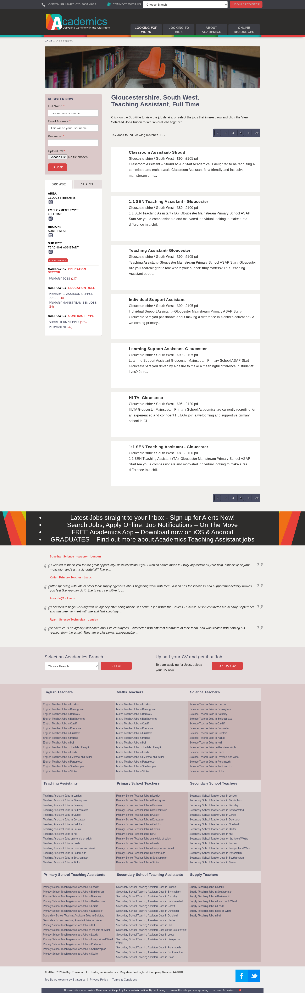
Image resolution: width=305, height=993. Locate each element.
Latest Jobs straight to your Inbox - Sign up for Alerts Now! (152, 517)
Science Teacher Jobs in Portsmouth (209, 761)
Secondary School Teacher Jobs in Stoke (212, 862)
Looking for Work (146, 30)
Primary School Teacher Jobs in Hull (136, 833)
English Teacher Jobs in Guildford (61, 733)
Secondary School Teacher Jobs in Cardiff (212, 814)
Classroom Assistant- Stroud (157, 152)
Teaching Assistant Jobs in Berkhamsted (65, 810)
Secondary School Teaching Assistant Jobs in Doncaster (147, 910)
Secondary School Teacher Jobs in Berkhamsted (216, 810)
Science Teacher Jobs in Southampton (210, 766)
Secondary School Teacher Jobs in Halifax (212, 829)
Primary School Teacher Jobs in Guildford (139, 824)
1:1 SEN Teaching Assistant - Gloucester (168, 201)
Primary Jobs (63, 278)
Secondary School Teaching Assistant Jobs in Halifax (72, 920)
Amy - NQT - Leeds (62, 598)
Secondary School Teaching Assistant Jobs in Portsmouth (148, 947)
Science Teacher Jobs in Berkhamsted (210, 718)
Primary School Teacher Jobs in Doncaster (139, 819)
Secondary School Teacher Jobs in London (213, 795)
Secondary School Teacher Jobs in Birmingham (215, 800)
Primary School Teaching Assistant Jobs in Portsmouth (73, 944)
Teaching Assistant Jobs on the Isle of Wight (67, 838)
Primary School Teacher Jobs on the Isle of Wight (143, 838)
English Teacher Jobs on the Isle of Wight (66, 747)
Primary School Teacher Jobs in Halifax (138, 829)
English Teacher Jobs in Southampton (64, 766)
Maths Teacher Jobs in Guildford (134, 733)
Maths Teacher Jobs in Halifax (133, 737)
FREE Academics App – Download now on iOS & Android (153, 532)
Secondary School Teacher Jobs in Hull (211, 833)
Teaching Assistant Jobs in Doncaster (64, 819)
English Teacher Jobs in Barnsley (61, 714)
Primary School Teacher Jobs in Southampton (141, 857)
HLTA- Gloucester (146, 397)
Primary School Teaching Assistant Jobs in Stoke (70, 953)
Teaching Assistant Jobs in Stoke (61, 862)
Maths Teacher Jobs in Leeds (132, 752)
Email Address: (59, 121)
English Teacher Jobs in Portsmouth (63, 761)
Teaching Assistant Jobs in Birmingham (65, 800)
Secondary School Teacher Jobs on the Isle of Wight (218, 838)
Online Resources (244, 30)
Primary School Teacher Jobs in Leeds (137, 843)
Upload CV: (56, 151)
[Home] (78, 22)
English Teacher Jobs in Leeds (60, 752)
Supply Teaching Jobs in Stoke (206, 886)
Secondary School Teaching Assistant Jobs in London (146, 886)
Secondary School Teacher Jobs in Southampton (216, 857)
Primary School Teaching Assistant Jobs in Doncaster (72, 910)
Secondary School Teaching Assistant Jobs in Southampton (149, 952)
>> (257, 132)
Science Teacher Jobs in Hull (205, 742)
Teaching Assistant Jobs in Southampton (65, 857)
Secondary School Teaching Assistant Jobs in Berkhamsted (149, 901)
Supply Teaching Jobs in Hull (205, 915)
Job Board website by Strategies (65, 979)
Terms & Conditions (124, 979)
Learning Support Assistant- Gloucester (168, 349)
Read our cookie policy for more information (122, 990)
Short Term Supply (68, 322)
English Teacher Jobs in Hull (58, 742)
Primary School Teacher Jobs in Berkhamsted (141, 810)
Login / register (246, 4)
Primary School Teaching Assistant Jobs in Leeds (70, 934)
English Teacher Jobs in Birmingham (63, 709)
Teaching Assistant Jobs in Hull (60, 833)
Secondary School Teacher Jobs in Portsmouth (215, 852)
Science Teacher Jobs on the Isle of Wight (212, 747)
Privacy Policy (99, 979)
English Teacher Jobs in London (60, 704)
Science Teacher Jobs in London (207, 704)
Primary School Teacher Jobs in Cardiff (137, 814)
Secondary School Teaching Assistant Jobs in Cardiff (145, 906)
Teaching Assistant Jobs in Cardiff (62, 814)
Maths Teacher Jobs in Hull (131, 742)
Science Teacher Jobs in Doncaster (209, 728)
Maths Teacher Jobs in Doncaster (135, 728)
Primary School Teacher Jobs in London (138, 795)
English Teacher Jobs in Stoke (60, 771)
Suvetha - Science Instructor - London (75, 556)
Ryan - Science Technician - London (74, 619)
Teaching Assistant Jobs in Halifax (62, 829)
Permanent (60, 327)
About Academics (211, 30)
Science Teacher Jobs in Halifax (207, 737)
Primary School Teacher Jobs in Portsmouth (140, 852)
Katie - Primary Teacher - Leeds (71, 577)
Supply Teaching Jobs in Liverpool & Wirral (213, 901)
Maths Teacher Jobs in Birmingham (135, 709)
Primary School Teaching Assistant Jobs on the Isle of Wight (76, 929)
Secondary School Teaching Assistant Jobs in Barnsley (146, 896)
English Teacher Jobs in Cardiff (60, 723)
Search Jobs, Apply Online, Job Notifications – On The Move (152, 524)
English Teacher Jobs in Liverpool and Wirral (67, 756)
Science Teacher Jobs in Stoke (206, 771)
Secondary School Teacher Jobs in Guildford (214, 824)
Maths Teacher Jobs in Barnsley (134, 714)
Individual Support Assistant (156, 299)
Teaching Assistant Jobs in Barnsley (63, 805)
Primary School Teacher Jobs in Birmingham (141, 800)
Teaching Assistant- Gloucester (159, 250)
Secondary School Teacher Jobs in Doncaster (214, 819)
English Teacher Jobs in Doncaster (62, 728)
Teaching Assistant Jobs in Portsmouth (64, 852)
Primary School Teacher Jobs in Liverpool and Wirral (145, 848)
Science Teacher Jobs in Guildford (208, 733)
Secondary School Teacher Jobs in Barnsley (214, 805)
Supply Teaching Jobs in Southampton (210, 891)
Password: (56, 136)
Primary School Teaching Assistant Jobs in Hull (69, 925)
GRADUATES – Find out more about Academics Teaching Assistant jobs (153, 539)
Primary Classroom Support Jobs (72, 295)
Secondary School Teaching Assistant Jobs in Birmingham (148, 891)
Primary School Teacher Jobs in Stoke (137, 862)
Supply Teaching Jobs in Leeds (206, 906)
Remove (51, 202)
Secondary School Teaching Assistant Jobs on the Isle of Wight (151, 929)
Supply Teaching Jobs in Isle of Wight (210, 910)
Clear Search (57, 260)
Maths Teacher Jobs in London (133, 704)
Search (88, 184)
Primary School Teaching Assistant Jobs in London (71, 886)
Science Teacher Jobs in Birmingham (210, 709)
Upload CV (227, 666)
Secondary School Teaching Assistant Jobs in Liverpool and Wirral (149, 941)
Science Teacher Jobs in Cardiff (207, 723)
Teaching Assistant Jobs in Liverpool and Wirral (69, 848)
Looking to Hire (178, 30)
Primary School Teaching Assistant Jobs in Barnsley (72, 896)
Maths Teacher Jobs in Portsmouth (135, 761)
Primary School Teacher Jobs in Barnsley (139, 805)
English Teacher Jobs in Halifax (60, 737)
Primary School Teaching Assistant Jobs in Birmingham (73, 891)
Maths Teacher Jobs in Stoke (132, 771)
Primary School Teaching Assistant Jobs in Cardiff (70, 906)
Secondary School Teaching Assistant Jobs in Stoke (145, 957)
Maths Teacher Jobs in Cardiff (132, 723)
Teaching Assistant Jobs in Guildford (63, 824)
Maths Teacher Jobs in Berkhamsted (136, 718)
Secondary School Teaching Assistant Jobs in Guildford (73, 915)
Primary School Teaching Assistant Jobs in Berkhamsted (74, 901)
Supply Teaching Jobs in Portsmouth (209, 896)
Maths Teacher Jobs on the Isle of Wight (138, 747)
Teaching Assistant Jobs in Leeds (61, 843)
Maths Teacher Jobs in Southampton (136, 766)
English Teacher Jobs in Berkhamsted (64, 718)
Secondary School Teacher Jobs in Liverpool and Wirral (219, 848)
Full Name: (56, 106)
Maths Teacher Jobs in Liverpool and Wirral (140, 756)
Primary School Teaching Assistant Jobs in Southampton (74, 948)
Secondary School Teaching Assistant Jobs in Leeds (145, 934)
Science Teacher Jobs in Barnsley (208, 714)
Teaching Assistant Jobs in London (62, 795)
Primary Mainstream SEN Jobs (73, 304)
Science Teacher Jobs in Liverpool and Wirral (214, 756)
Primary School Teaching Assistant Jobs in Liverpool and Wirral (78, 939)
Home (48, 41)
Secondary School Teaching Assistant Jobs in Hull (144, 925)
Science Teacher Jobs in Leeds (206, 752)
